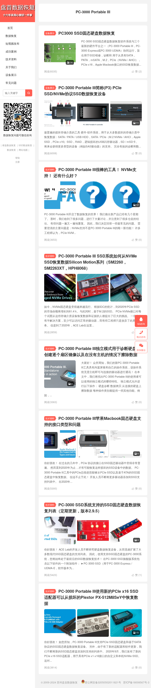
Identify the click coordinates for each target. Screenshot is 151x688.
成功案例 (11, 51)
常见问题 (11, 83)
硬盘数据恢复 (9, 145)
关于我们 (11, 67)
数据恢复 (11, 36)
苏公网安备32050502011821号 (103, 682)
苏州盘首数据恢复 (17, 11)
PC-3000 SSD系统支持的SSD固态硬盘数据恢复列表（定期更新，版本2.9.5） (92, 508)
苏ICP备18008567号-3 (136, 682)
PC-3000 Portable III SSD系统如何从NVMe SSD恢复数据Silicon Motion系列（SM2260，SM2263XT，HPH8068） (90, 262)
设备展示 (11, 75)
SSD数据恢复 (25, 145)
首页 (10, 28)
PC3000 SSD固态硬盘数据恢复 (86, 33)
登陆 (17, 157)
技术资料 (11, 59)
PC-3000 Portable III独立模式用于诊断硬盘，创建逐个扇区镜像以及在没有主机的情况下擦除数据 (92, 351)
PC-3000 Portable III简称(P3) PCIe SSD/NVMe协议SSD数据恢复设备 (83, 91)
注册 (17, 161)
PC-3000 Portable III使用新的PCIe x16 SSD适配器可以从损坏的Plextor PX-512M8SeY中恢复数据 (91, 597)
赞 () (137, 71)
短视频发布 (12, 43)
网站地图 (23, 149)
